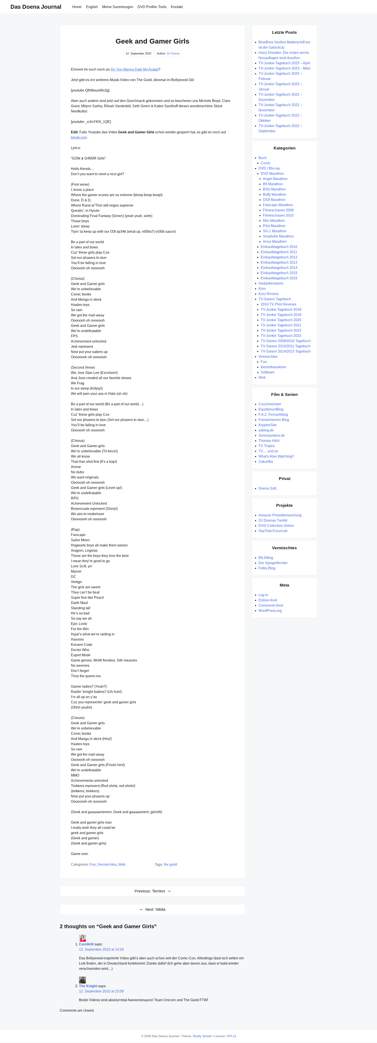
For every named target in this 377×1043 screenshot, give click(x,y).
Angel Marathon (275, 179)
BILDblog (266, 558)
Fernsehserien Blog (274, 420)
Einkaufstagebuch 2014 (279, 268)
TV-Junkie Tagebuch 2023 (281, 335)
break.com (79, 137)
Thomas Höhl (269, 441)
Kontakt (177, 7)
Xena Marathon (275, 241)
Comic (266, 163)
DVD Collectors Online (276, 525)
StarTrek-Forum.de (273, 531)
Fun (93, 864)
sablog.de (266, 430)
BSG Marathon (274, 189)
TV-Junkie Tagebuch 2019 (281, 315)
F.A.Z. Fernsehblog (273, 414)
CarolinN (86, 944)
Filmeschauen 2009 (278, 210)
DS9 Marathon (274, 200)
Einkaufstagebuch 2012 (279, 257)
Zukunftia (266, 461)
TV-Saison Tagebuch (275, 299)
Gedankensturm (271, 283)
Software (267, 372)
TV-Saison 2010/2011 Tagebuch (285, 346)
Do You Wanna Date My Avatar (134, 69)
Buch (263, 158)
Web (121, 864)
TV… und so (268, 451)
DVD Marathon (272, 173)
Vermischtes (107, 864)
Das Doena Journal (35, 6)
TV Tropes (267, 446)
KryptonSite (268, 425)
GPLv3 (231, 1036)
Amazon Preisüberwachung (280, 515)
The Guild (170, 864)
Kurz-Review (269, 294)
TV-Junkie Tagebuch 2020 (281, 320)
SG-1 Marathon (274, 231)
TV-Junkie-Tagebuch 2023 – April (284, 63)
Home (77, 7)
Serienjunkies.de (272, 435)
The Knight (88, 986)
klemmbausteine (273, 367)
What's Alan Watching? (276, 456)
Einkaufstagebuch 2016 (279, 278)
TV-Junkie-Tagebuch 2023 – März (285, 68)
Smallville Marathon (278, 236)
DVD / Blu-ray (269, 168)
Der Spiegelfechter (273, 563)
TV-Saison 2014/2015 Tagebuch (286, 351)
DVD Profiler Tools (152, 7)
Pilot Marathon (274, 226)
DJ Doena (173, 53)
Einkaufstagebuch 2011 (279, 252)
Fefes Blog (267, 568)
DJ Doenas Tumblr (273, 520)
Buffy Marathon (274, 194)
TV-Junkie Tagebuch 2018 (281, 309)
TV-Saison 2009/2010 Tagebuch (286, 341)
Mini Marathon (274, 220)
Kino (262, 288)
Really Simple (202, 1036)
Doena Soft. (268, 488)
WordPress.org (270, 610)
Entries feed (268, 600)
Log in (263, 595)
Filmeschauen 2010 (278, 215)
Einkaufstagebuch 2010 (279, 247)
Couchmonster (270, 404)
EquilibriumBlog (271, 409)
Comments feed (271, 605)
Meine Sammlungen (117, 7)
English (92, 7)
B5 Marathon (273, 184)
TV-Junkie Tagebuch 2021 (281, 325)
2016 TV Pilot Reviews (278, 304)
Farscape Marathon (278, 205)
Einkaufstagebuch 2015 (279, 273)
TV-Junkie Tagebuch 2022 (281, 330)
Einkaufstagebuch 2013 (279, 262)
